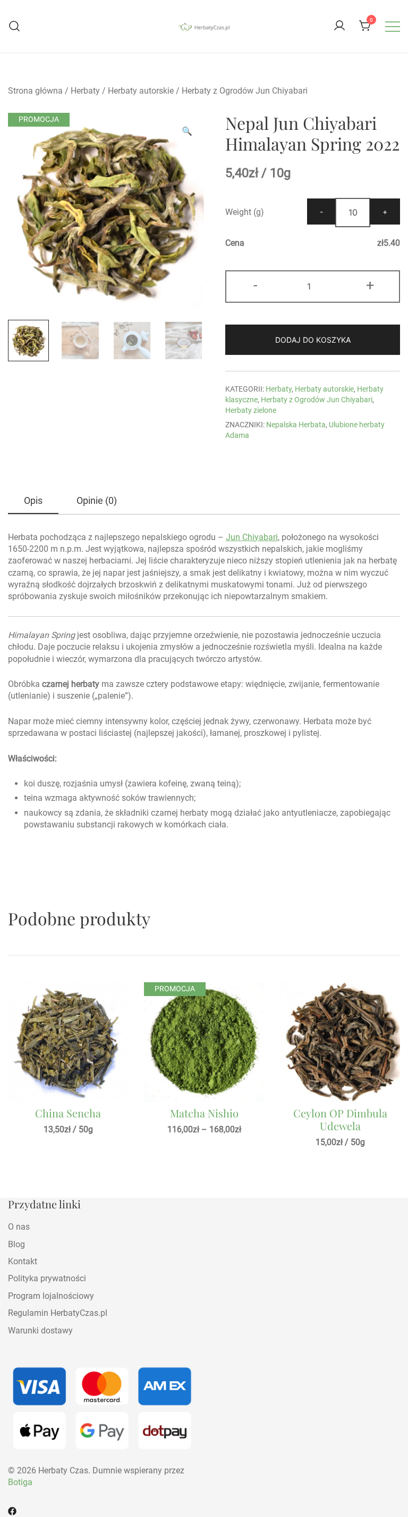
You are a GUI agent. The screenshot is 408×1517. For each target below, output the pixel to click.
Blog (16, 1244)
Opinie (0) (96, 500)
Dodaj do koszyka (313, 339)
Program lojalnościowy (51, 1296)
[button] (187, 131)
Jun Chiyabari (252, 537)
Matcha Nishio (204, 1113)
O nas (19, 1227)
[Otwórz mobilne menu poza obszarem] (392, 26)
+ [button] (370, 285)
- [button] (255, 285)
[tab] (33, 500)
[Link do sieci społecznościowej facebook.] (12, 1510)
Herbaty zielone (250, 410)
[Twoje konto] (339, 26)
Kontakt (22, 1261)
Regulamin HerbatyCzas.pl (57, 1313)
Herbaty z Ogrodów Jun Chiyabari (245, 91)
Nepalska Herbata (296, 424)
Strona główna (35, 91)
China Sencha (68, 1113)
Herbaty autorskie (141, 91)
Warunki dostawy (40, 1330)
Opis (33, 500)
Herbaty (85, 91)
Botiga (20, 1482)
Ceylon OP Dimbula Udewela (340, 1119)
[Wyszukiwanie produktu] (14, 26)
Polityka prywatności (47, 1278)
